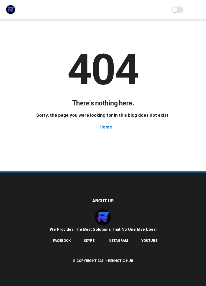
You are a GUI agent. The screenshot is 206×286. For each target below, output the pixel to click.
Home (105, 127)
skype (89, 241)
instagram (118, 241)
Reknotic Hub (120, 261)
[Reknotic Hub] (10, 12)
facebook (62, 241)
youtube (149, 241)
